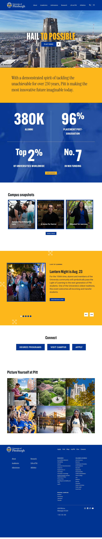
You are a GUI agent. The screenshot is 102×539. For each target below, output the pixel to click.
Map (68, 449)
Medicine (78, 479)
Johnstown (59, 498)
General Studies (79, 471)
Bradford (59, 494)
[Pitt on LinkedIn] (87, 508)
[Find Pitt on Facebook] (90, 508)
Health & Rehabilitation (81, 473)
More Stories (51, 233)
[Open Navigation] (94, 5)
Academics (43, 5)
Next (92, 314)
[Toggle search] (90, 5)
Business (78, 462)
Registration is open (57, 299)
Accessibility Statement (62, 460)
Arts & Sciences (79, 460)
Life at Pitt (73, 5)
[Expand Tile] (34, 380)
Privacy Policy (60, 479)
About (35, 5)
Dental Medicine (79, 466)
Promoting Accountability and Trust (64, 481)
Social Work (78, 489)
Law (76, 477)
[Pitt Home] (16, 449)
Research (64, 5)
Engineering (78, 469)
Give (77, 449)
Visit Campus (58, 347)
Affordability (60, 462)
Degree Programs (30, 347)
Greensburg (60, 496)
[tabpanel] (51, 282)
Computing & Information (81, 464)
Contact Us (59, 467)
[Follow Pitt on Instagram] (85, 508)
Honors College (79, 475)
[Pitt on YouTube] (93, 508)
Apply (79, 347)
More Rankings (51, 173)
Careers (83, 449)
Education (78, 467)
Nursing (77, 481)
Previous (86, 314)
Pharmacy (78, 483)
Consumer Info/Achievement (63, 466)
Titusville (59, 500)
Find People (60, 471)
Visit (63, 449)
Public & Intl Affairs (80, 485)
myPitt (73, 449)
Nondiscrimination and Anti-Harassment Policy (63, 476)
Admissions (54, 5)
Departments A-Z (61, 469)
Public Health (79, 487)
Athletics (83, 5)
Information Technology (62, 473)
